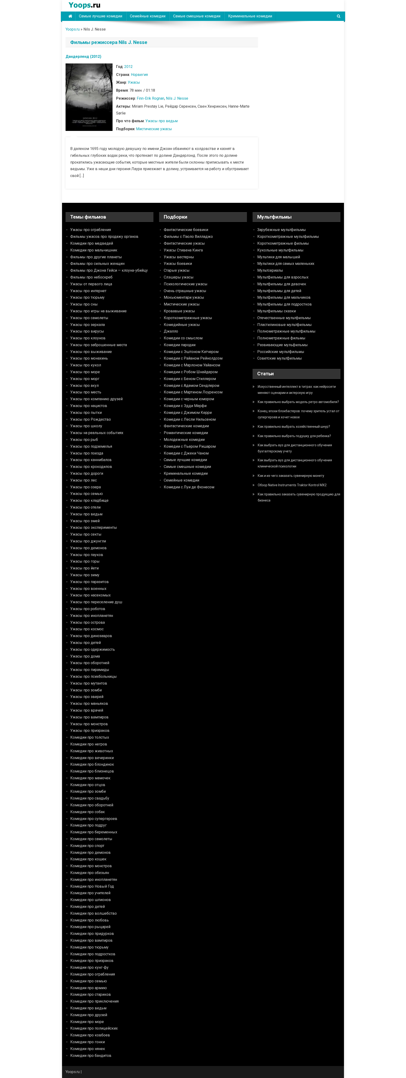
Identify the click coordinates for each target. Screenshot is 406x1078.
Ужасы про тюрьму (87, 297)
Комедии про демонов (90, 852)
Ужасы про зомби (86, 690)
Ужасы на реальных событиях (96, 433)
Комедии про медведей (91, 243)
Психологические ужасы (185, 284)
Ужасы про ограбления (90, 229)
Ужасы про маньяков (89, 703)
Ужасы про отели (85, 507)
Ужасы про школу (86, 426)
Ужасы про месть (85, 392)
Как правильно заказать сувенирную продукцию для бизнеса (299, 497)
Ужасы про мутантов (88, 683)
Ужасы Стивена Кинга (183, 250)
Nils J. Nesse (177, 98)
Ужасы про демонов (88, 548)
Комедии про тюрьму (89, 947)
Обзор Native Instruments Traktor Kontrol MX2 (292, 485)
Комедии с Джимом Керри (188, 412)
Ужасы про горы (85, 561)
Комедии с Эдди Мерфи (185, 406)
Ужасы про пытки (86, 412)
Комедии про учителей (90, 893)
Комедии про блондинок (92, 764)
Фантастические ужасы (184, 243)
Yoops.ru (73, 29)
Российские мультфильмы (280, 351)
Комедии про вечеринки (92, 758)
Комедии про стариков (90, 994)
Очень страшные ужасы (185, 291)
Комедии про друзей (88, 1015)
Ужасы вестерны (179, 257)
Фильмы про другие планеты (96, 257)
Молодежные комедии (184, 439)
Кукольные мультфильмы (280, 250)
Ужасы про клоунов (87, 338)
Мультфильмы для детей (279, 291)
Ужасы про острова (87, 622)
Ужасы (134, 82)
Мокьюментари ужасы (184, 297)
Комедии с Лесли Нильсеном (190, 419)
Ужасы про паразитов (89, 582)
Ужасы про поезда (86, 453)
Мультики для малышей (278, 257)
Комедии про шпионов (90, 900)
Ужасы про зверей (86, 696)
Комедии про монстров (91, 866)
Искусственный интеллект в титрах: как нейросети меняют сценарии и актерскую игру (297, 390)
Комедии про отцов (87, 785)
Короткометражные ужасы (188, 318)
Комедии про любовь (89, 920)
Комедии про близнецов (92, 771)
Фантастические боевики (186, 229)
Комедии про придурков (92, 933)
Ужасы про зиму (84, 575)
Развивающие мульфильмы (282, 345)
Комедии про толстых (89, 737)
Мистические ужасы (154, 129)
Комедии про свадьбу (89, 798)
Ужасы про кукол (85, 365)
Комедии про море (87, 1021)
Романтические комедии (186, 433)
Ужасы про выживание (91, 351)
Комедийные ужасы (182, 324)
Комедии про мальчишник (93, 250)
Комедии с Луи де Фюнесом (189, 487)
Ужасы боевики (178, 263)
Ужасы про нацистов (88, 406)
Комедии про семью (88, 981)
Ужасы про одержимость (92, 649)
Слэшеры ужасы (179, 277)
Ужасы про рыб (84, 439)
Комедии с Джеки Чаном (186, 453)
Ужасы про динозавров (91, 636)
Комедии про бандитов (90, 1055)
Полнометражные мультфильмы (286, 331)
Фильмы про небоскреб (91, 277)
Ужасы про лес (83, 480)
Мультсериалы (270, 270)
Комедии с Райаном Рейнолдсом (193, 358)
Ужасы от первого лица (91, 284)
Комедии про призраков (91, 960)
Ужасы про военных (88, 588)
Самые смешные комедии (196, 16)
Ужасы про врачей (86, 710)
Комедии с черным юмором (189, 399)
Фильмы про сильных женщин (97, 263)
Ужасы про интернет (88, 291)
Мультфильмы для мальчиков (284, 297)
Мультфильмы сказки (276, 311)
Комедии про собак (87, 812)
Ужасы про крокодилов (91, 466)
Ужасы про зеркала (87, 324)
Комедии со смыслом (183, 338)
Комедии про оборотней (91, 805)
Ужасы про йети (84, 568)
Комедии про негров (88, 744)
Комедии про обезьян (89, 872)
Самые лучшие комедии (100, 16)
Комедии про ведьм (88, 1008)
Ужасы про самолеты (89, 318)
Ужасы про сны (84, 304)
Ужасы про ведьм (161, 121)
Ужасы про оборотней (89, 663)
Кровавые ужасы (179, 311)
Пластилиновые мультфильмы (284, 324)
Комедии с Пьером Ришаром (190, 446)
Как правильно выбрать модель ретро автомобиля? (298, 402)
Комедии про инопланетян (93, 879)
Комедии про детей (87, 906)
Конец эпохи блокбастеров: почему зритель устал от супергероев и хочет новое (299, 414)
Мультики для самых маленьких (285, 263)
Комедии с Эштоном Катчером (191, 351)
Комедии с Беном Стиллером (190, 378)
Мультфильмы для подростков (284, 304)
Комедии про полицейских (94, 1028)
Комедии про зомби (88, 791)
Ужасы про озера (85, 487)
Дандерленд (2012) (83, 56)
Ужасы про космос (87, 629)
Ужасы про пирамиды (89, 669)
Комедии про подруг (88, 825)
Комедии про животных (91, 751)
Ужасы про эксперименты (93, 527)
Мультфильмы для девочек (281, 284)
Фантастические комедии (186, 426)
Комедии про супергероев (93, 818)
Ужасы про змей (85, 521)
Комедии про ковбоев (90, 1035)
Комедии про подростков (92, 954)
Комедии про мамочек (90, 778)
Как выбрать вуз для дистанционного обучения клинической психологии (295, 463)
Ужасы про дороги (86, 473)
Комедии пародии (179, 345)
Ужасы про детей (85, 642)
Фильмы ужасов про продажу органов (104, 236)
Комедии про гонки (87, 1042)
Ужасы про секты (86, 534)
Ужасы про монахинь (89, 358)
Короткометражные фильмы (283, 243)
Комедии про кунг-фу (89, 967)
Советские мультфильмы (279, 358)
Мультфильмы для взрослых (282, 277)
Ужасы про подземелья (91, 446)
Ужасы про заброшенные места (98, 345)
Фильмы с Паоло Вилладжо (188, 236)
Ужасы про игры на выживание (98, 311)
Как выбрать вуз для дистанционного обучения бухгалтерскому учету (295, 448)
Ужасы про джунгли (88, 541)
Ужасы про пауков (86, 555)
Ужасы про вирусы (87, 331)
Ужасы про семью (86, 493)
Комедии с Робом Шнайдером (191, 372)
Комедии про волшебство (93, 913)
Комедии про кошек (88, 859)
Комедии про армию (88, 988)
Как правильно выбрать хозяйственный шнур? (294, 426)
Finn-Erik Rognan (150, 98)
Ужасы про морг (84, 378)
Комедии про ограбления (92, 974)
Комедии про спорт (87, 845)
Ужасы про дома (85, 656)
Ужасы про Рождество (90, 419)
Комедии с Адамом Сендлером (191, 385)
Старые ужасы (177, 270)
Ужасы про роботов (87, 609)
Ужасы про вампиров (89, 717)
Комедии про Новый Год (92, 886)
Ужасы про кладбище (89, 500)
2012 (128, 66)
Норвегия (139, 74)
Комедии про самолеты (91, 839)
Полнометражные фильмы (281, 338)
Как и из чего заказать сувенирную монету (291, 476)
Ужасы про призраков (89, 730)
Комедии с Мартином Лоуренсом (193, 392)
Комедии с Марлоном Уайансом (192, 365)
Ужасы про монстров (89, 724)
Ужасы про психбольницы (93, 676)
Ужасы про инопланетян (91, 615)
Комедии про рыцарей (90, 927)
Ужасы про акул (84, 385)
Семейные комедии (147, 16)
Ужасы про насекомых (90, 595)
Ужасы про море (85, 372)
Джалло (171, 331)
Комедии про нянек (87, 1049)
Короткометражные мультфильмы (288, 236)
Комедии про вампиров (91, 940)
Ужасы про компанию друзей (96, 399)
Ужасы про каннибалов (91, 460)
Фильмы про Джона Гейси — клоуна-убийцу (109, 270)
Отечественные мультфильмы (284, 318)
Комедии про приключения (94, 1001)
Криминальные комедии (250, 16)
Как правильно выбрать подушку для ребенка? (294, 436)
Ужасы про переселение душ (96, 602)
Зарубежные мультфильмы (281, 229)
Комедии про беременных (93, 832)
